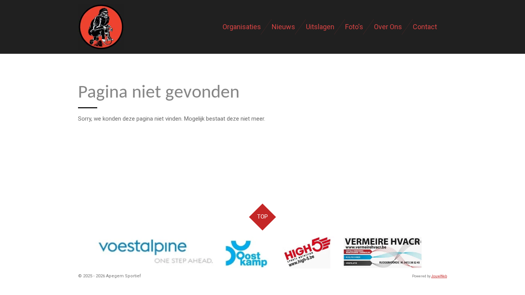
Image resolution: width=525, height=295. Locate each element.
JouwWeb (439, 276)
